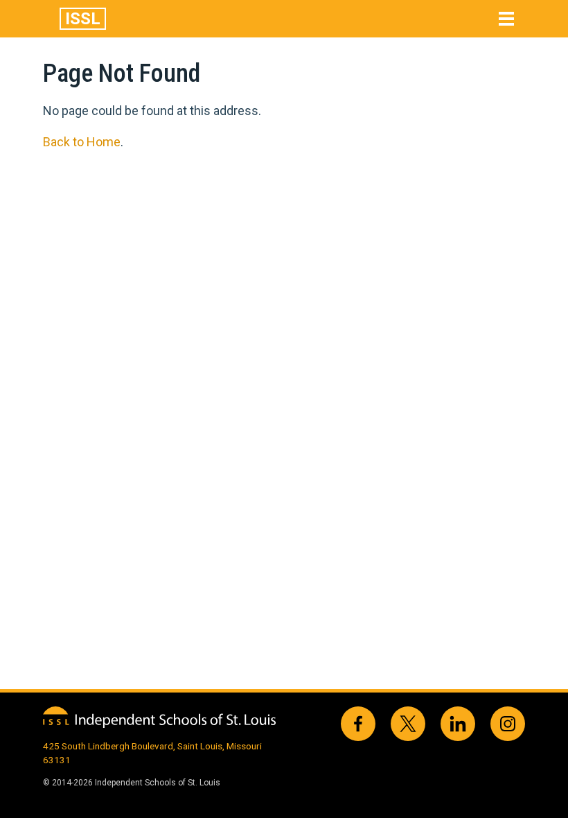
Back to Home (82, 141)
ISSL (82, 18)
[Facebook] (358, 723)
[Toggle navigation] (506, 19)
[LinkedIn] (458, 723)
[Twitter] (408, 723)
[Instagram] (507, 723)
